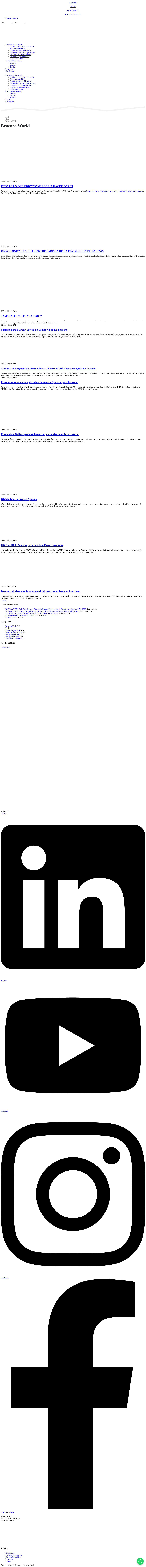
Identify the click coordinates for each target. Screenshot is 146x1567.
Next (5, 600)
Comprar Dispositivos (13, 61)
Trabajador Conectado (13, 638)
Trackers (13, 67)
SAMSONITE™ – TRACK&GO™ (21, 315)
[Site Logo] (10, 41)
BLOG (73, 7)
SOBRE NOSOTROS (73, 14)
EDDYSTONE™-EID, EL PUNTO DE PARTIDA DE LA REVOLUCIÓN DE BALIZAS (52, 251)
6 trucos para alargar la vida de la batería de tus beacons (34, 329)
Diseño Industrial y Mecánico (20, 51)
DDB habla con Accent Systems (19, 499)
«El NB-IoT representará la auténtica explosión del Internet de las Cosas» (31, 613)
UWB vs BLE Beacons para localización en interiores (32, 545)
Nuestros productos (12, 634)
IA (6, 628)
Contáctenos (9, 71)
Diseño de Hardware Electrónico (22, 46)
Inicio (7, 117)
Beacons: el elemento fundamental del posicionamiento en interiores (40, 591)
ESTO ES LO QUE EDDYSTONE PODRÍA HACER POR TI (37, 186)
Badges (12, 65)
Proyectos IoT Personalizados (20, 55)
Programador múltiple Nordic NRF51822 (20, 615)
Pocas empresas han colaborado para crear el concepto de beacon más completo (114, 191)
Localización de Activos (14, 632)
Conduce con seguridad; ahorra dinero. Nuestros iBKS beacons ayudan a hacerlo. (48, 368)
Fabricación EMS (16, 59)
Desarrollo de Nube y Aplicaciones (22, 53)
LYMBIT (8, 617)
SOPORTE (73, 3)
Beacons (13, 63)
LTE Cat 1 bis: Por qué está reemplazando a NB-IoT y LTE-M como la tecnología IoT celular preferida (42, 611)
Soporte (8, 1561)
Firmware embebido (17, 49)
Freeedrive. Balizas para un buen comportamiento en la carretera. (40, 434)
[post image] (73, 154)
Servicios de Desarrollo (13, 44)
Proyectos (9, 69)
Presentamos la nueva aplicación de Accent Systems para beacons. (39, 382)
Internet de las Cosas (12, 630)
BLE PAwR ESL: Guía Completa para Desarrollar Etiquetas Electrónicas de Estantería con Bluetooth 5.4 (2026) (45, 609)
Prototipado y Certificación (19, 57)
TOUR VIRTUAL (73, 10)
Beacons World (11, 626)
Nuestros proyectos (12, 636)
